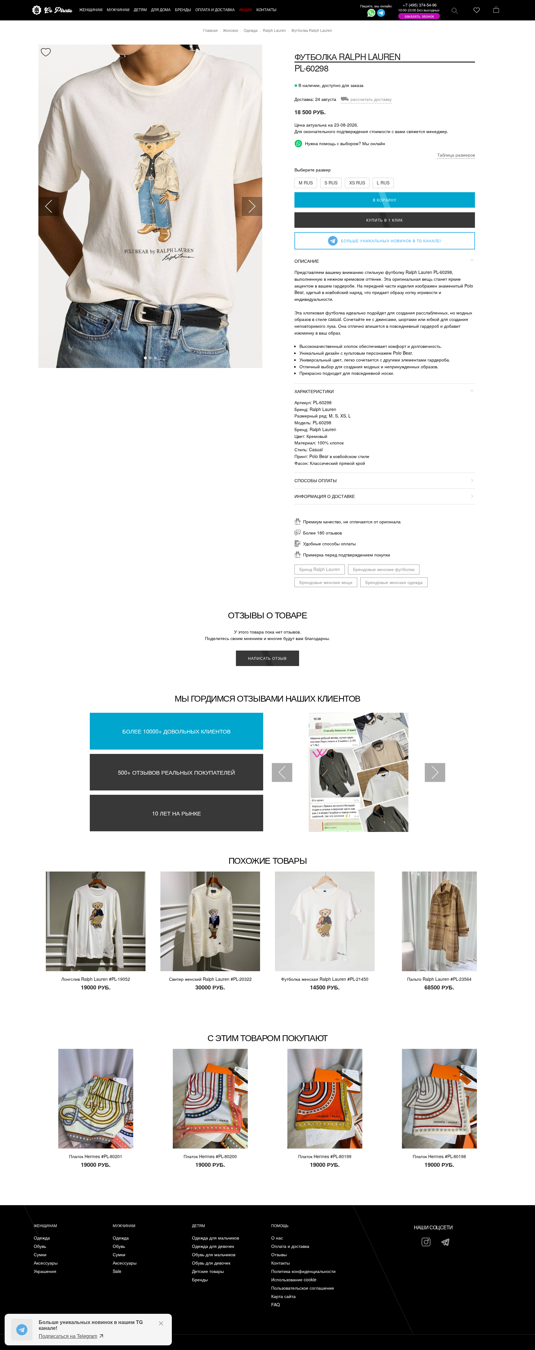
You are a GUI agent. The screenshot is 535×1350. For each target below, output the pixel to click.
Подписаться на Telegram (68, 1335)
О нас (277, 1237)
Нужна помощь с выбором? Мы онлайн (344, 143)
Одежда (42, 1237)
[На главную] (52, 10)
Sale (117, 1271)
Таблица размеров (456, 155)
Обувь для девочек (211, 1263)
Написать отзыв (267, 658)
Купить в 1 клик (384, 220)
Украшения (45, 1271)
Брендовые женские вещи (325, 582)
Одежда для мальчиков (215, 1237)
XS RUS (357, 183)
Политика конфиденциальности (303, 1271)
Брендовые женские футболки (384, 569)
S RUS (330, 183)
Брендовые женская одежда (394, 582)
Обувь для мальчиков (213, 1254)
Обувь (40, 1246)
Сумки (40, 1254)
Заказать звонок (419, 16)
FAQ (275, 1304)
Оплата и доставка (290, 1246)
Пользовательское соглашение (302, 1288)
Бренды (200, 1279)
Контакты (280, 1263)
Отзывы (279, 1254)
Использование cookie (293, 1279)
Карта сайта (283, 1296)
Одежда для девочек (213, 1246)
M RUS (306, 183)
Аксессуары (46, 1263)
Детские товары (208, 1271)
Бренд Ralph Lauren (319, 569)
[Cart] (496, 10)
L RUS (383, 183)
